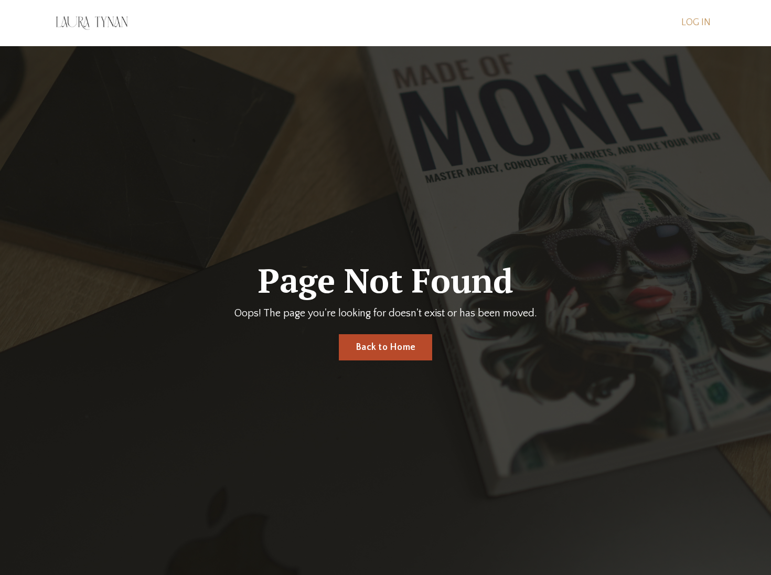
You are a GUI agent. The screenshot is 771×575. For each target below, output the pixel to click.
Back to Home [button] (385, 347)
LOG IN (696, 22)
